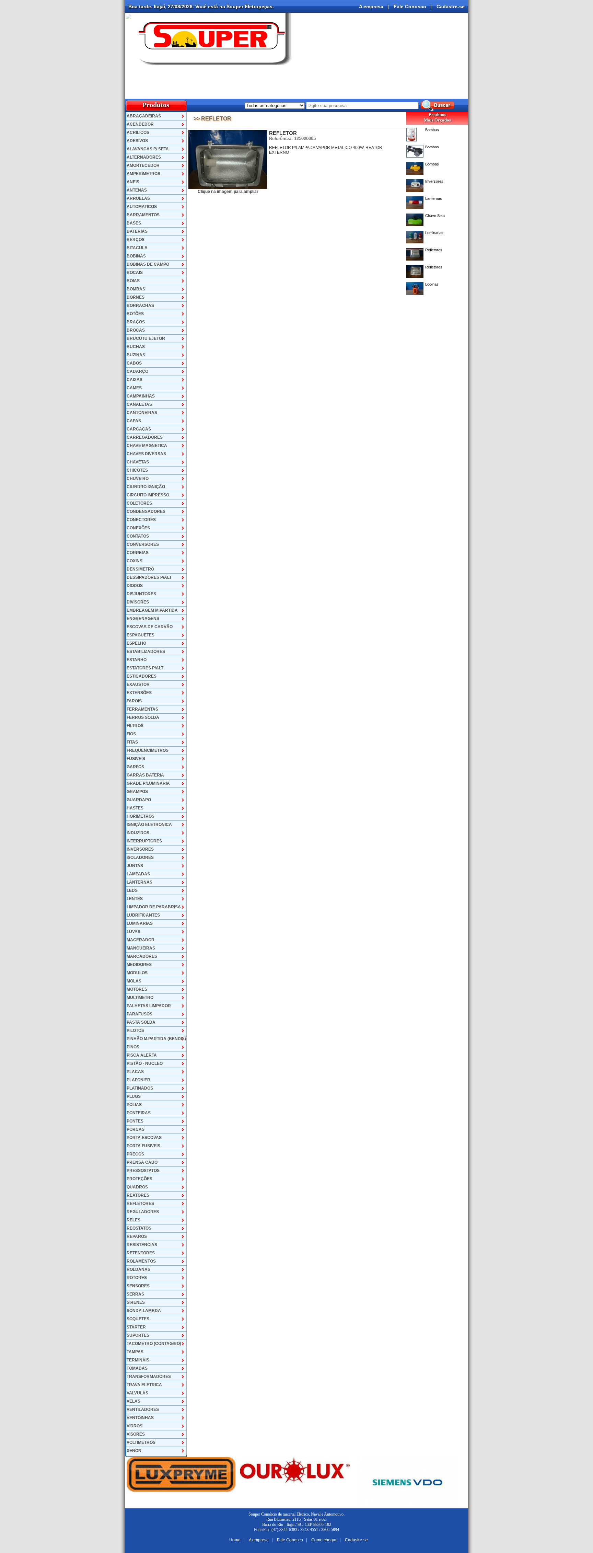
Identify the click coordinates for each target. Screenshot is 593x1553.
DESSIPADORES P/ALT (149, 577)
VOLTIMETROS (141, 1442)
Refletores (433, 250)
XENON (134, 1450)
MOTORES (137, 989)
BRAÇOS (136, 322)
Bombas (432, 130)
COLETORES (139, 503)
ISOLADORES (140, 857)
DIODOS (135, 585)
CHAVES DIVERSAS (146, 453)
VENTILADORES (143, 1409)
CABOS (134, 363)
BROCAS (136, 330)
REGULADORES (143, 1211)
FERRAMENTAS (142, 709)
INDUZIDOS (138, 832)
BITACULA (137, 247)
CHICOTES (137, 470)
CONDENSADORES (146, 511)
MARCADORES (142, 956)
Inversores (434, 181)
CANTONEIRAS (142, 412)
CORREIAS (138, 552)
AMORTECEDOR (143, 165)
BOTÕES (135, 313)
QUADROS (137, 1187)
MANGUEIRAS (141, 948)
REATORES (138, 1195)
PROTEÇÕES (139, 1178)
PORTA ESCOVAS (144, 1137)
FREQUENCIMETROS (147, 750)
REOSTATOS (139, 1228)
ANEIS (133, 182)
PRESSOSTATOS (143, 1170)
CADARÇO (137, 371)
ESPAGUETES (140, 635)
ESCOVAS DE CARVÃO (150, 626)
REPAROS (137, 1236)
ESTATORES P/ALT (145, 668)
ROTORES (137, 1277)
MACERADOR (140, 939)
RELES (133, 1220)
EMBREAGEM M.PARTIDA (152, 610)
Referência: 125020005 (292, 138)
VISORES (136, 1434)
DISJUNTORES (141, 593)
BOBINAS (136, 256)
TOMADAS (137, 1368)
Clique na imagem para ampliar (228, 191)
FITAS (132, 742)
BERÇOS (135, 239)
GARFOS (135, 766)
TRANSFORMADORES (149, 1376)
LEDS (132, 890)
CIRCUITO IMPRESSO (148, 495)
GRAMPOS (137, 791)
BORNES (135, 297)
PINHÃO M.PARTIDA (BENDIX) (156, 1038)
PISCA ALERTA (142, 1055)
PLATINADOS (140, 1088)
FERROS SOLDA (143, 717)
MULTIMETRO (140, 997)
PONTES (135, 1121)
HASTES (135, 808)
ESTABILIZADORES (146, 651)
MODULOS (137, 972)
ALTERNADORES (144, 157)
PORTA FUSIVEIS (143, 1145)
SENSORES (138, 1286)
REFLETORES (140, 1203)
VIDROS (134, 1426)
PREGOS (135, 1154)
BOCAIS (135, 272)
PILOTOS (135, 1030)
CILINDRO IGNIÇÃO (146, 486)
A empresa (371, 6)
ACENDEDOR (140, 124)
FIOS (131, 734)
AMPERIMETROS (143, 173)
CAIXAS (134, 379)
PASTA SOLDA (141, 1022)
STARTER (136, 1327)
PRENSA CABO (142, 1162)
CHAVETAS (138, 462)
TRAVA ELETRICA (144, 1384)
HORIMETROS (140, 816)
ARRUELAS (138, 198)
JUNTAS (135, 865)
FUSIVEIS (136, 758)
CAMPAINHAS (141, 396)
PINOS (133, 1047)
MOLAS (134, 981)
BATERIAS (137, 231)
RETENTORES (141, 1253)
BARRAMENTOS (143, 214)
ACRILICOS (138, 132)
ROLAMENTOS (141, 1261)
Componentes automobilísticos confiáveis (410, 92)
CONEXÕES (138, 528)
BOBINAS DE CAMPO (148, 264)
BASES (134, 223)
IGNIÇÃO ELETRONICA (149, 824)
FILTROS (135, 725)
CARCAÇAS (139, 429)
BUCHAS (136, 346)
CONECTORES (141, 519)
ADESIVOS (137, 140)
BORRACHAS (140, 305)
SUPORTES (138, 1335)
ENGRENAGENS (143, 618)
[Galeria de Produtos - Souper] (227, 188)
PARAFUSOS (139, 1014)
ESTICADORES (141, 676)
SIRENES (136, 1302)
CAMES (134, 388)
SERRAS (135, 1294)
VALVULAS (137, 1393)
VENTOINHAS (140, 1417)
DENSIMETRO (140, 569)
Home (235, 1540)
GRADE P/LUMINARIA (148, 783)
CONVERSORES (143, 544)
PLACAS (135, 1071)
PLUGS (134, 1096)
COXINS (134, 561)
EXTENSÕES (139, 692)
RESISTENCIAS (142, 1244)
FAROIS (134, 701)
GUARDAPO (139, 799)
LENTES (135, 898)
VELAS (133, 1401)
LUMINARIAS (140, 923)
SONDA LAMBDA (144, 1310)
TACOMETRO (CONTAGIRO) (154, 1343)
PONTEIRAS (139, 1113)
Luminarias (434, 233)
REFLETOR (283, 133)
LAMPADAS (138, 874)
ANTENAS (137, 190)
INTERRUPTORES (144, 841)
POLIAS (134, 1104)
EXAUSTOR (138, 684)
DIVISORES (138, 602)
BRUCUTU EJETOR (146, 338)
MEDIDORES (139, 964)
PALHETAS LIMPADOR (149, 1005)
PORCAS (135, 1129)
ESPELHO (136, 643)
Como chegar (324, 1540)
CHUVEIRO (138, 478)
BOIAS (133, 280)
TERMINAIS (138, 1360)
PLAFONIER (138, 1080)
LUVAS (133, 931)
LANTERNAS (139, 882)
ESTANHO (137, 659)
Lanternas (433, 198)
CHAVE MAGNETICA (147, 445)
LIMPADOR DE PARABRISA (154, 907)
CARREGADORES (145, 437)
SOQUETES (138, 1318)
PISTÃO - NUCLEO (145, 1063)
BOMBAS (136, 289)
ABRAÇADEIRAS (144, 116)
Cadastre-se (451, 6)
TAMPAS (135, 1351)
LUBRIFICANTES (143, 915)
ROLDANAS (138, 1269)
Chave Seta (435, 216)
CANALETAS (139, 404)
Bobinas (432, 284)
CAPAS (134, 420)
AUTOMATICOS (142, 206)
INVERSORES (140, 849)
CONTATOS (138, 536)
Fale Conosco (410, 6)
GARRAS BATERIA (145, 775)
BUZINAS (136, 355)
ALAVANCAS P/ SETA (148, 149)
